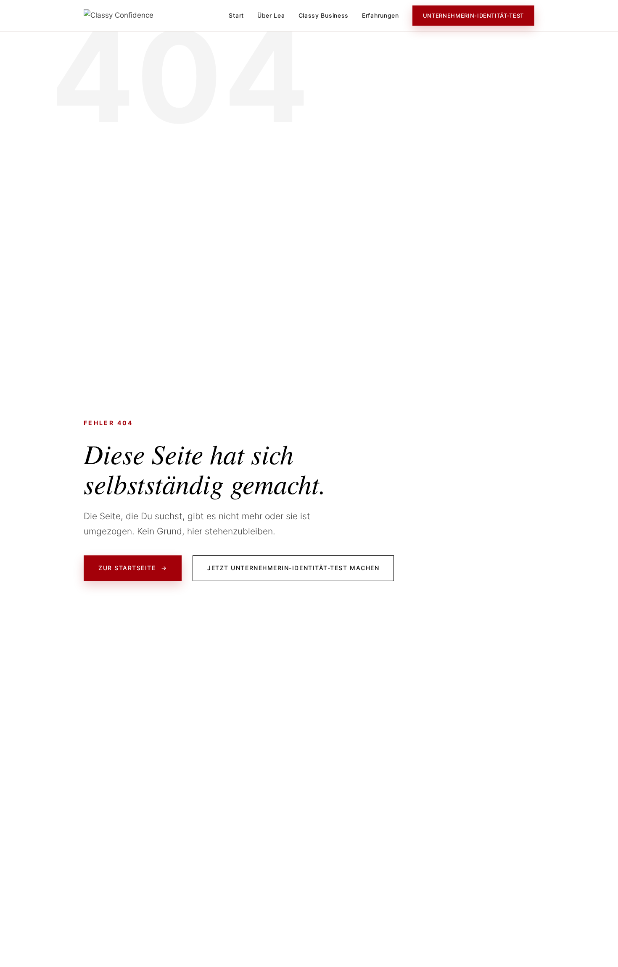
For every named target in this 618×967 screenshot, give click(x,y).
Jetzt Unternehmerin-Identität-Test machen (293, 567)
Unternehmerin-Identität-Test (473, 15)
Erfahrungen (380, 15)
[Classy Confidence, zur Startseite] (118, 15)
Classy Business (323, 15)
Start (236, 15)
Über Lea (271, 15)
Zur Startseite (132, 567)
